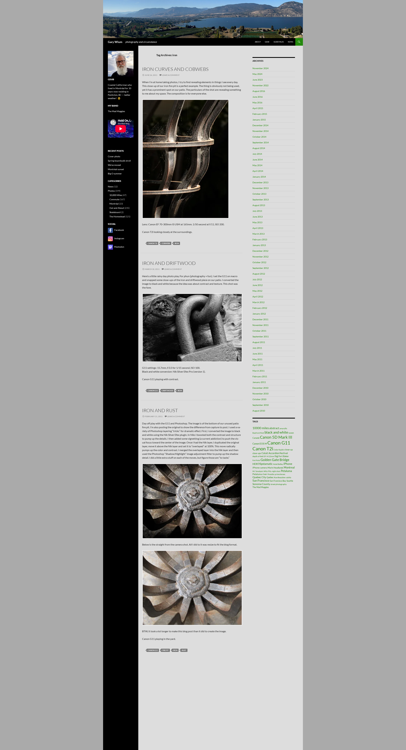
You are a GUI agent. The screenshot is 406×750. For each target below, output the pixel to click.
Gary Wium (115, 42)
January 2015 (259, 119)
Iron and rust (160, 410)
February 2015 (259, 114)
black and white (276, 432)
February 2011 (259, 376)
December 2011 (260, 319)
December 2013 (260, 182)
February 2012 (259, 308)
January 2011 (259, 382)
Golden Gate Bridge (275, 460)
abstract (274, 428)
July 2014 (257, 154)
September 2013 (260, 199)
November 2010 (260, 393)
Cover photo (114, 156)
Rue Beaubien (280, 477)
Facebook (119, 230)
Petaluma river (259, 474)
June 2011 (257, 353)
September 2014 (260, 142)
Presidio (271, 474)
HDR (255, 463)
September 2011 (260, 336)
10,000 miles (278, 42)
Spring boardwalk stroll (119, 160)
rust (184, 650)
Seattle (290, 481)
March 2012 (258, 302)
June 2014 (257, 159)
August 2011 (258, 342)
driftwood (167, 391)
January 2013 (259, 245)
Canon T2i (152, 243)
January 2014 (259, 176)
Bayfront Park (258, 433)
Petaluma (286, 471)
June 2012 (257, 285)
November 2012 (260, 256)
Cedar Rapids (279, 450)
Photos (111, 190)
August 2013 (258, 205)
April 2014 (257, 171)
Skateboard (115, 212)
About (258, 42)
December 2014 (260, 125)
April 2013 (257, 228)
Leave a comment (171, 75)
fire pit (165, 650)
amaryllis (283, 428)
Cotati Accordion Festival (275, 453)
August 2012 (258, 273)
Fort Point (256, 460)
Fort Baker (283, 456)
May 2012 (257, 290)
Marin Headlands (275, 467)
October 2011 (259, 330)
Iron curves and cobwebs (175, 69)
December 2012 (260, 251)
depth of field (257, 456)
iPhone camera (259, 467)
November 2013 (260, 188)
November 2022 (260, 85)
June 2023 (257, 79)
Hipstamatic (265, 463)
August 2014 (258, 148)
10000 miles (260, 428)
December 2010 (260, 387)
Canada (255, 438)
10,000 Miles (115, 195)
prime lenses (280, 474)
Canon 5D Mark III (276, 437)
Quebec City (259, 477)
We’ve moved (114, 165)
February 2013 (259, 239)
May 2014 (257, 165)
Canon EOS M (259, 443)
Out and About (116, 208)
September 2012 (260, 268)
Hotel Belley (278, 464)
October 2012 (259, 262)
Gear (267, 42)
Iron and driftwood (169, 263)
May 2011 (257, 359)
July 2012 (257, 279)
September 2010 (260, 405)
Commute (114, 199)
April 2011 (257, 365)
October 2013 (259, 193)
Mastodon (119, 246)
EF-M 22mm (269, 456)
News (110, 186)
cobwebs (166, 243)
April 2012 (257, 296)
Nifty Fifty (268, 471)
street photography (279, 484)
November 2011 (260, 325)
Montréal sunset (116, 169)
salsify (288, 477)
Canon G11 (153, 391)
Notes (290, 42)
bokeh (291, 433)
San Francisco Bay (278, 481)
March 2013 (258, 233)
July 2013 (257, 211)
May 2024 (257, 74)
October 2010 (259, 399)
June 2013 (257, 216)
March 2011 (258, 370)
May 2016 (257, 102)
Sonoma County (261, 483)
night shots (276, 471)
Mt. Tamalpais (257, 471)
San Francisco (260, 480)
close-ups (256, 453)
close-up (288, 449)
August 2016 (258, 91)
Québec (270, 477)
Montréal (114, 203)
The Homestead (117, 216)
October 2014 (259, 136)
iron (177, 243)
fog (276, 456)
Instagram (119, 238)
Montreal (289, 467)
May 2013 (257, 222)
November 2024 (260, 68)
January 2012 (259, 313)
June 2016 (257, 96)
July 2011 (257, 348)
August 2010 (258, 410)
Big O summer (115, 173)
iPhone (287, 463)
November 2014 (260, 131)
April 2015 (257, 108)
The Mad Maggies (260, 487)
